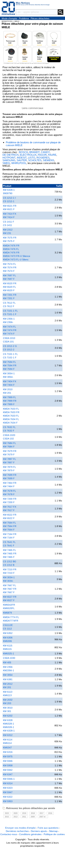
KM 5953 (7, 801)
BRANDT (34, 152)
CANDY (45, 152)
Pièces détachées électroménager (40, 18)
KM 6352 (7, 633)
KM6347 (7, 747)
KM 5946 (7, 761)
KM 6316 (7, 752)
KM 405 (7, 662)
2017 (42, 813)
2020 (16, 813)
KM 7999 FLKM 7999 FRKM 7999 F (9, 401)
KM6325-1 (8, 653)
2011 (24, 817)
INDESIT (22, 157)
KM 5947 (7, 792)
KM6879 (7, 612)
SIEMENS (48, 160)
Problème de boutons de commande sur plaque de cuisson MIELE (33, 144)
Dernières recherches (17, 831)
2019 (24, 813)
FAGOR (42, 155)
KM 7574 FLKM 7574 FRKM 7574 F (9, 267)
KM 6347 (7, 774)
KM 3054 (7, 675)
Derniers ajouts (39, 831)
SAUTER (22, 160)
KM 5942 (7, 770)
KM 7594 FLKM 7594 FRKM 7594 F (9, 365)
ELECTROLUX (28, 155)
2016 (50, 813)
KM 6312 (7, 735)
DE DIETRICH (10, 155)
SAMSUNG (8, 160)
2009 (33, 817)
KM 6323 (7, 787)
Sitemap (53, 831)
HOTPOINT (9, 157)
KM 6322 (7, 796)
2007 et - (42, 817)
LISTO (31, 157)
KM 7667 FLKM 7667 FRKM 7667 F (9, 589)
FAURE (52, 155)
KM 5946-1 (9, 779)
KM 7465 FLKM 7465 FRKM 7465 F (9, 553)
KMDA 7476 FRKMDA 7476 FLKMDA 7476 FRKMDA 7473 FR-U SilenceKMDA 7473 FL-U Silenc (16, 252)
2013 (16, 817)
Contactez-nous (8, 834)
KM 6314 (7, 783)
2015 (7, 817)
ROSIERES (43, 157)
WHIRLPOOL (18, 163)
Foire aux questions (48, 827)
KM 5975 (7, 756)
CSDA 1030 (9, 658)
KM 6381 (7, 679)
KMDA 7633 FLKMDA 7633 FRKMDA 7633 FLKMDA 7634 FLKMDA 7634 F (11, 415)
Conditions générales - (31, 834)
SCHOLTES (35, 160)
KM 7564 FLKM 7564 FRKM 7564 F (9, 526)
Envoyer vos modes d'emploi (20, 827)
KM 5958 (7, 765)
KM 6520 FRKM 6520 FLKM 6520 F (9, 287)
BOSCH (23, 152)
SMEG (6, 163)
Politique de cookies (54, 834)
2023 (7, 813)
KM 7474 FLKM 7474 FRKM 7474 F (9, 330)
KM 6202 (7, 715)
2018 (33, 813)
